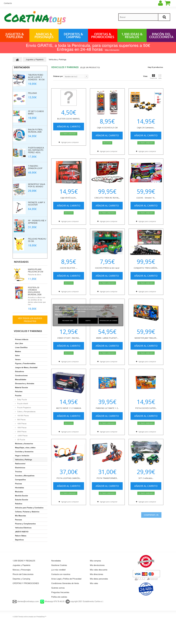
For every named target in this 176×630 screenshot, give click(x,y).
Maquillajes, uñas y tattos (25, 447)
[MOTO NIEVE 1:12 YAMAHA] (68, 382)
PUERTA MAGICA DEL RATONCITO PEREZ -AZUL (36, 150)
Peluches (18, 391)
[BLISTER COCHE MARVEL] (68, 98)
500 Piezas (21, 419)
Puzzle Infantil (22, 403)
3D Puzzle (21, 439)
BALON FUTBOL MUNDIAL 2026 (35, 130)
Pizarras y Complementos (25, 523)
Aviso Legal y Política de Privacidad (66, 578)
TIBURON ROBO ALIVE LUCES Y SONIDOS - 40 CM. (36, 77)
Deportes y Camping (21, 578)
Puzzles (18, 395)
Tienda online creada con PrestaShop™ (32, 616)
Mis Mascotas (20, 515)
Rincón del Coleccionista (161, 35)
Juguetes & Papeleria (15, 35)
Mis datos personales (99, 578)
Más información (61, 314)
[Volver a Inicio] (17, 59)
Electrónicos (20, 467)
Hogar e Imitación (22, 455)
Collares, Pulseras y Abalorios (27, 511)
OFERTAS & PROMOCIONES (102, 35)
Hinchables (19, 487)
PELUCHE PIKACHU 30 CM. (37, 239)
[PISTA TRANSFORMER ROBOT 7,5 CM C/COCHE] (107, 452)
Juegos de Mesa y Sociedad (26, 367)
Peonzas (18, 519)
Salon (17, 355)
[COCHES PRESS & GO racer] (107, 242)
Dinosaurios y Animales (24, 383)
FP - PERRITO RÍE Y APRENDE (37, 221)
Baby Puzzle (22, 399)
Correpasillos (20, 479)
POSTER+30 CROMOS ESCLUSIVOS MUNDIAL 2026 (34, 291)
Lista (159, 78)
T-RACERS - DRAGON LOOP (35, 167)
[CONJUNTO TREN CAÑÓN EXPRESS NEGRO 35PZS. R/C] (146, 242)
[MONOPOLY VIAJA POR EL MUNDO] (19, 189)
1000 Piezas (22, 423)
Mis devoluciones (97, 565)
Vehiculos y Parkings (23, 459)
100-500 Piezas (23, 415)
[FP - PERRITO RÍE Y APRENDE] (19, 225)
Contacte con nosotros (60, 574)
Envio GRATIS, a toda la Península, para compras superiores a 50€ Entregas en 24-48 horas (88, 47)
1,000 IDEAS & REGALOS (132, 35)
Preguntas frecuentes (60, 592)
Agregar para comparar (70, 142)
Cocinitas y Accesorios (24, 451)
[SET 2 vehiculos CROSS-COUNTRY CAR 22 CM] (146, 452)
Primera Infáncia (21, 339)
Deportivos (19, 539)
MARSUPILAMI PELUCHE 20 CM (35, 270)
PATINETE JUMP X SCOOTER (36, 203)
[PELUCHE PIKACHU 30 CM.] (19, 244)
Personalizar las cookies (108, 320)
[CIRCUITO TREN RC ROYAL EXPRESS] (107, 172)
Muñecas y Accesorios (24, 443)
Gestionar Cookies (59, 565)
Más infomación (112, 49)
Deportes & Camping (73, 35)
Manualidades (20, 379)
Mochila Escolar (21, 495)
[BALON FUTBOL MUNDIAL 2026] (19, 134)
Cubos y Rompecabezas (26, 411)
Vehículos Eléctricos (23, 527)
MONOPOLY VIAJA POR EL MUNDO (36, 185)
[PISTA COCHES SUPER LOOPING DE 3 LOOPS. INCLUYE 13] (146, 382)
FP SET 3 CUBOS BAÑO (36, 112)
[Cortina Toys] (35, 18)
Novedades (21, 261)
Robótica (18, 503)
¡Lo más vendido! (58, 569)
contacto (8, 3)
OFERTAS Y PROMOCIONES (26, 583)
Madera (18, 351)
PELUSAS (32, 93)
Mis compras (95, 560)
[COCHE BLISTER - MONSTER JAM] (68, 242)
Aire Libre (19, 343)
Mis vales (94, 583)
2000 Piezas (22, 431)
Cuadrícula (153, 78)
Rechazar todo (67, 320)
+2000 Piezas (22, 435)
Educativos (19, 371)
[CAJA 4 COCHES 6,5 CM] (107, 102)
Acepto (88, 320)
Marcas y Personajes (22, 569)
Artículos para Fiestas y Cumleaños (29, 507)
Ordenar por (58, 76)
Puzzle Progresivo (24, 407)
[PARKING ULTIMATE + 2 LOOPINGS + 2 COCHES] (107, 382)
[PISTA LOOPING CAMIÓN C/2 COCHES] (68, 452)
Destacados (22, 67)
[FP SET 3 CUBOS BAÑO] (19, 116)
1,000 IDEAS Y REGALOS (24, 560)
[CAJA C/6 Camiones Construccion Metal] (146, 102)
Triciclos (18, 471)
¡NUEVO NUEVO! (21, 531)
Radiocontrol (20, 463)
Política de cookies (59, 596)
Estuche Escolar (21, 499)
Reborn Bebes (20, 535)
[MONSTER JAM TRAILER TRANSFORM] (146, 312)
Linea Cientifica (21, 347)
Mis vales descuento (98, 569)
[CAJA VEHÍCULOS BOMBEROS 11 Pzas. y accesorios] (68, 172)
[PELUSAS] (19, 98)
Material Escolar (21, 387)
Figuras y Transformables (25, 363)
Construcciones (21, 375)
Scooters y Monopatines (24, 475)
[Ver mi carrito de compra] (169, 3)
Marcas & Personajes (44, 35)
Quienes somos (58, 587)
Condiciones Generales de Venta (65, 583)
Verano (18, 359)
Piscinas (18, 483)
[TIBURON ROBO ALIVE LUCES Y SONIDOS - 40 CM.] (19, 80)
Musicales (19, 491)
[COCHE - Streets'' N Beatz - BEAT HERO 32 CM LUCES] (146, 172)
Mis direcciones (96, 574)
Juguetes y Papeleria (21, 565)
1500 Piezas (22, 427)
